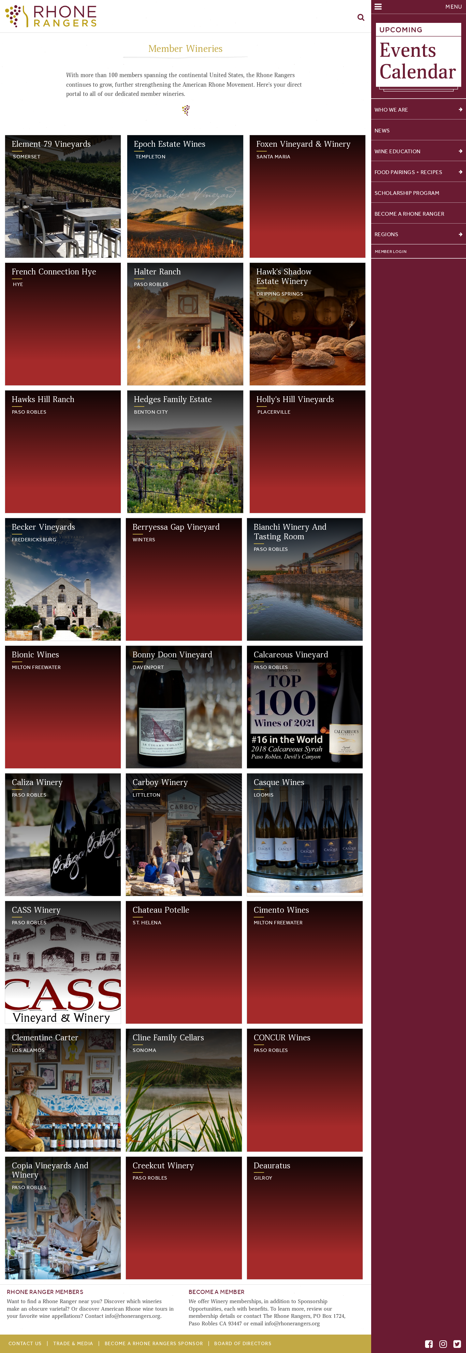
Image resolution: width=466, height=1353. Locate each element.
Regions (386, 234)
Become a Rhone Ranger (410, 214)
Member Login (390, 251)
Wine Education (398, 151)
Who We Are (391, 109)
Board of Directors (242, 1343)
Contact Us (25, 1343)
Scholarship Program (407, 193)
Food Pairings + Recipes (408, 172)
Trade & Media (73, 1343)
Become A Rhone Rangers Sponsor (154, 1343)
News (382, 130)
